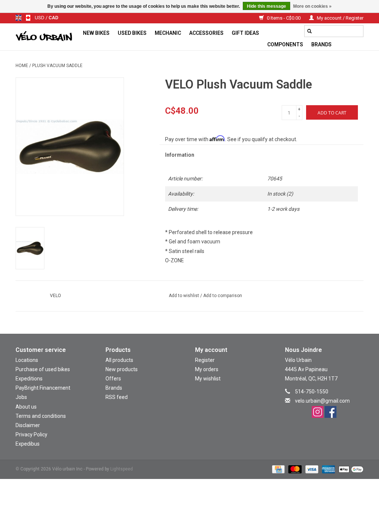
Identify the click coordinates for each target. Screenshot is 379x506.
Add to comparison (222, 295)
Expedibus (28, 444)
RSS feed (116, 397)
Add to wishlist (184, 295)
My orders (206, 369)
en (18, 18)
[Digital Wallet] (349, 469)
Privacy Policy (31, 434)
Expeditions (29, 379)
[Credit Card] (277, 469)
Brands (321, 44)
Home (22, 65)
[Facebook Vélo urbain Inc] (330, 412)
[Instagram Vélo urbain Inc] (317, 412)
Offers (113, 379)
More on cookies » (312, 6)
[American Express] (327, 469)
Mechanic (168, 33)
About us (26, 407)
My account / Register (339, 18)
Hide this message (266, 6)
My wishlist (208, 379)
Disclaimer (28, 425)
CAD (53, 17)
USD (40, 17)
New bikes (96, 33)
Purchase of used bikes (43, 369)
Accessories (206, 33)
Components (285, 44)
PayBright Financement (43, 388)
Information (179, 155)
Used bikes (132, 33)
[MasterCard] (294, 469)
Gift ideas (245, 33)
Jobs (21, 397)
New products (121, 369)
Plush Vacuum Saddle (57, 65)
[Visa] (311, 469)
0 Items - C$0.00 (284, 18)
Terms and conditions (41, 416)
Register (205, 360)
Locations (27, 360)
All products (119, 360)
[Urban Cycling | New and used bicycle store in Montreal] (47, 37)
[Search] (309, 31)
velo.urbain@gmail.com (322, 401)
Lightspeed (121, 469)
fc (28, 18)
